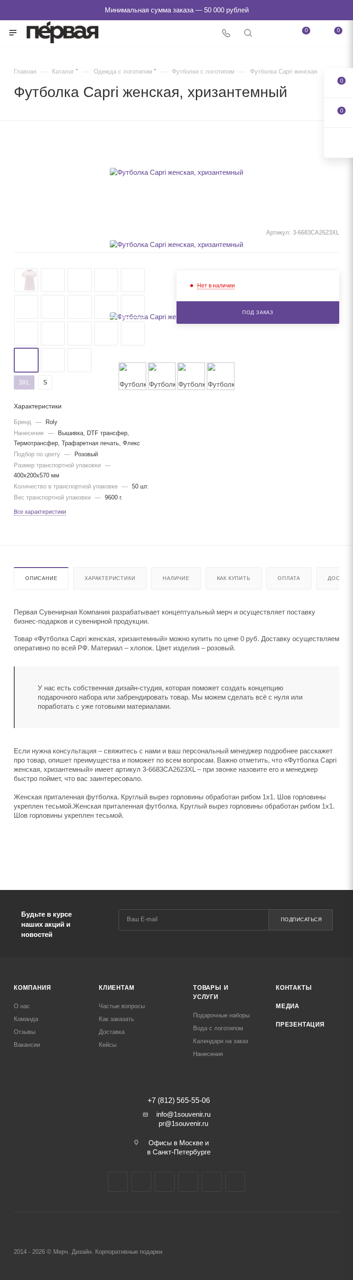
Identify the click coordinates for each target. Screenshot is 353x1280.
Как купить (234, 578)
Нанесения (208, 1053)
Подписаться (301, 919)
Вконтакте (118, 1182)
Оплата (289, 578)
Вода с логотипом (218, 1028)
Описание (41, 578)
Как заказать (116, 1019)
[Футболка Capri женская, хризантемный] (176, 172)
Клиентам (116, 987)
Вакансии (27, 1044)
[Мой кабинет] (270, 34)
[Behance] (188, 1182)
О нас (22, 1006)
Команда (26, 1019)
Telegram (141, 1182)
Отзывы (24, 1031)
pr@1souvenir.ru (183, 1123)
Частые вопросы (122, 1006)
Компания (32, 987)
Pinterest (235, 1182)
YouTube (165, 1182)
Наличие (176, 578)
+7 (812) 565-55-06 (179, 1100)
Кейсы (107, 1044)
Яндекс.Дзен (212, 1182)
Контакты (294, 987)
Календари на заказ (220, 1041)
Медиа (287, 1006)
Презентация (300, 1024)
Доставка (112, 1031)
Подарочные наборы (221, 1015)
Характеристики (110, 578)
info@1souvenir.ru (183, 1114)
